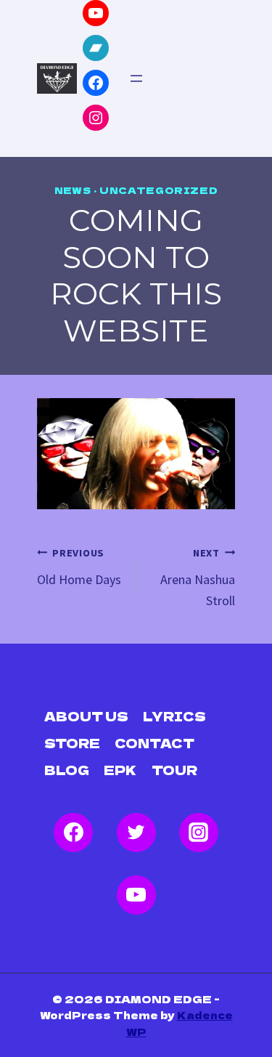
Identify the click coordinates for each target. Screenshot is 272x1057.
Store (72, 743)
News (72, 190)
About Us (86, 716)
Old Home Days (79, 567)
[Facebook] (73, 832)
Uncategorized (158, 190)
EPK (120, 770)
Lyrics (174, 716)
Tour (174, 770)
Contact (154, 743)
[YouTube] (136, 895)
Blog (66, 770)
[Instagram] (198, 832)
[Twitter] (136, 832)
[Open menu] (136, 78)
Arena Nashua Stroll (197, 577)
